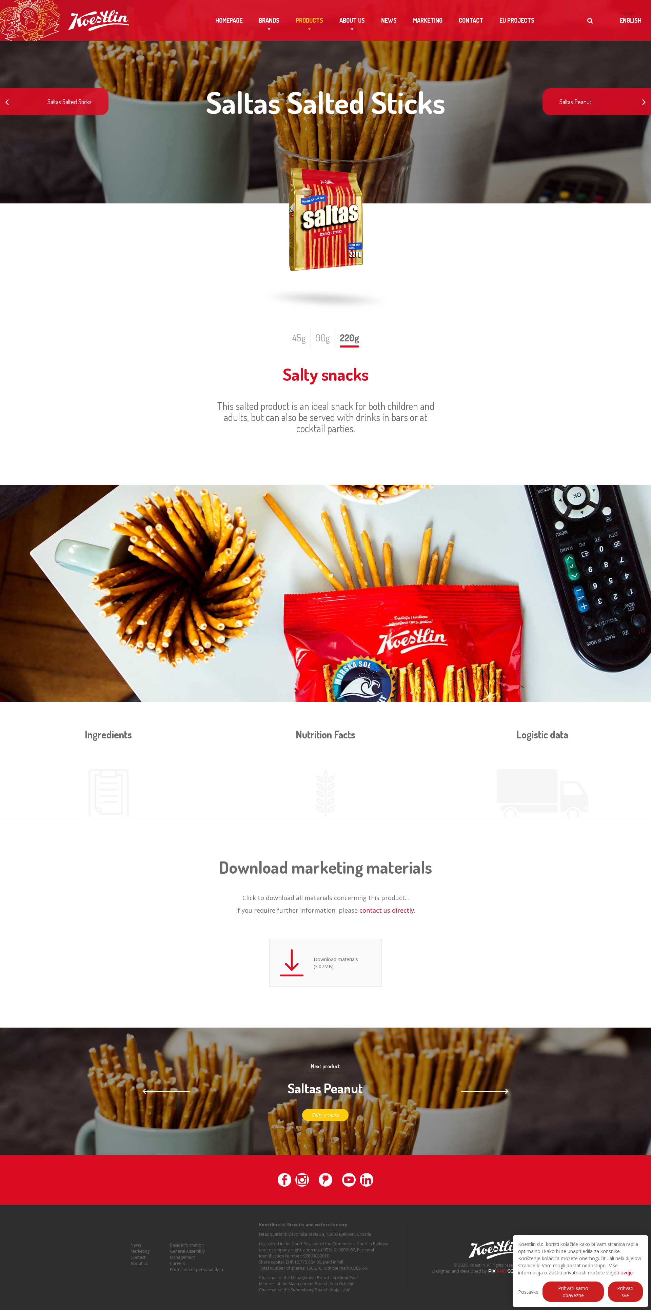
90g (323, 338)
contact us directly (386, 910)
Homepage (228, 20)
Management (182, 1257)
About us (352, 20)
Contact (471, 20)
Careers (177, 1263)
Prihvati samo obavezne (573, 1291)
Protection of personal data (196, 1269)
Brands (269, 20)
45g (299, 338)
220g (349, 338)
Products (309, 20)
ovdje (626, 1272)
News (389, 20)
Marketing (427, 20)
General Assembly (187, 1251)
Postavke (528, 1292)
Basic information (187, 1245)
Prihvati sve (625, 1291)
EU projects (516, 20)
